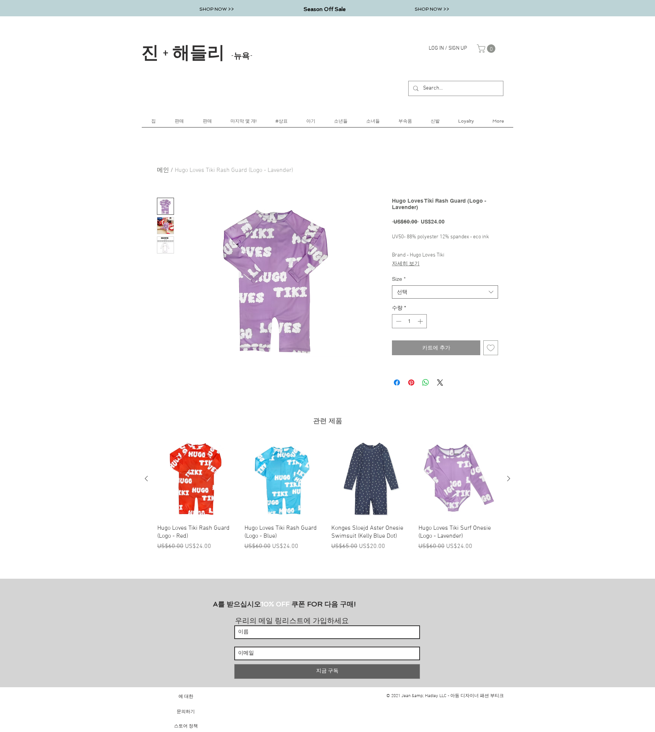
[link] (487, 48)
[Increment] (421, 321)
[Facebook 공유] (396, 382)
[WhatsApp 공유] (425, 382)
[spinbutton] (409, 321)
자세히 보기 (406, 264)
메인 (163, 170)
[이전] (146, 478)
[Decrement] (398, 321)
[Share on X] (440, 382)
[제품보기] (197, 479)
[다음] (508, 478)
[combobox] (445, 292)
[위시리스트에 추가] (490, 347)
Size (399, 279)
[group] (327, 495)
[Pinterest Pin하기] (411, 382)
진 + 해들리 (197, 52)
